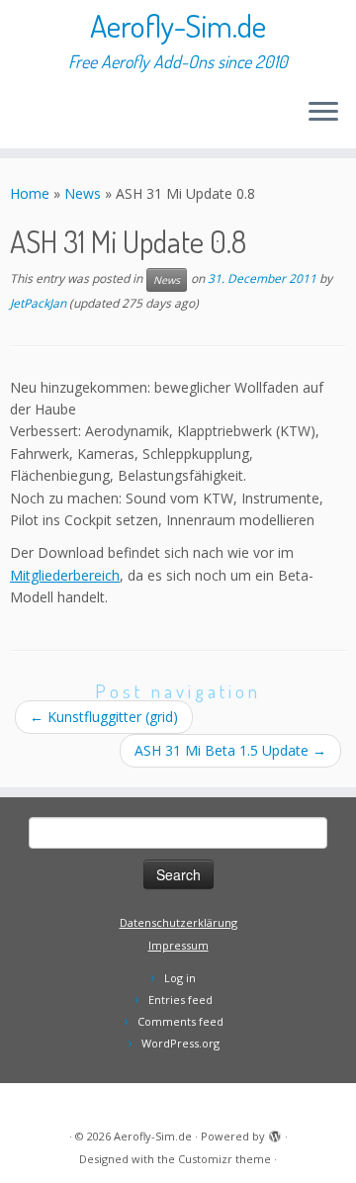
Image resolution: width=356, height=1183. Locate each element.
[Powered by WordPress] (275, 1132)
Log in (180, 977)
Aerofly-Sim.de (178, 26)
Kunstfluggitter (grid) (104, 716)
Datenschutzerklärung (178, 922)
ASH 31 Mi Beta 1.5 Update (230, 750)
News (82, 193)
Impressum (178, 945)
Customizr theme (224, 1158)
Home (29, 193)
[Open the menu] (323, 113)
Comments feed (180, 1021)
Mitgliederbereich (65, 575)
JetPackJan (38, 303)
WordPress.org (180, 1043)
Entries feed (180, 999)
